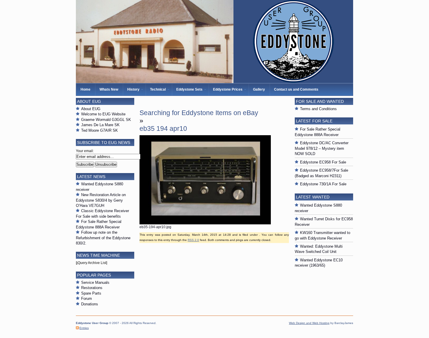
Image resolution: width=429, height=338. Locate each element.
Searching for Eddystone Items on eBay (198, 113)
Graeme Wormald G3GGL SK (106, 119)
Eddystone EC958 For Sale (323, 162)
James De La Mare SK (100, 125)
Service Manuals (95, 282)
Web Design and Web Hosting (309, 323)
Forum (86, 298)
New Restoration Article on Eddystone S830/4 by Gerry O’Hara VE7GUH (101, 200)
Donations (89, 304)
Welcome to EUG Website (103, 114)
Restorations (91, 288)
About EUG (90, 109)
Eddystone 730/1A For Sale (323, 184)
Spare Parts (91, 293)
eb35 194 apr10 (163, 128)
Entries (84, 328)
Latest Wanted (312, 197)
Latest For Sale (314, 121)
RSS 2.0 (193, 240)
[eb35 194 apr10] (205, 223)
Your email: (85, 151)
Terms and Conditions (318, 109)
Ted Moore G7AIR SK (99, 130)
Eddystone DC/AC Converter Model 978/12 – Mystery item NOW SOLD (321, 148)
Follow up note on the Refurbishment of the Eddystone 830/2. (103, 237)
